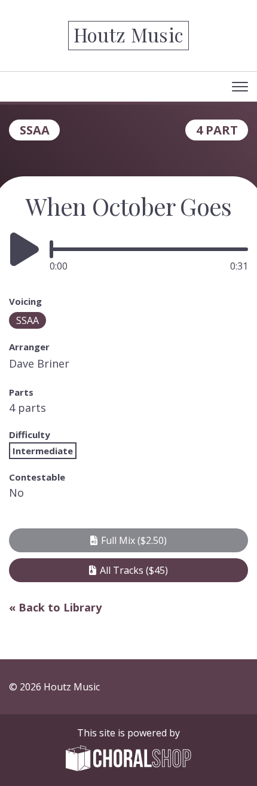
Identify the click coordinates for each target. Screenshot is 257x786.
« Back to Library (55, 607)
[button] (128, 540)
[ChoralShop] (128, 759)
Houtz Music (129, 34)
